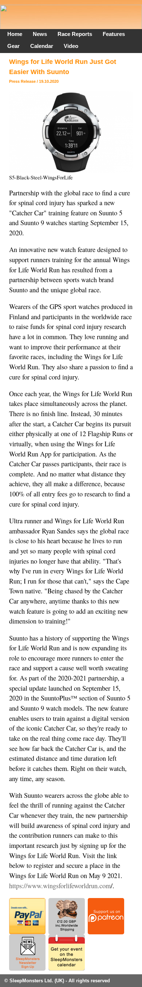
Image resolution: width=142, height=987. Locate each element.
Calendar (41, 46)
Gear (13, 46)
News (40, 34)
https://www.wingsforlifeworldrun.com (60, 885)
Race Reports (75, 34)
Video (71, 46)
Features (114, 34)
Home (14, 34)
